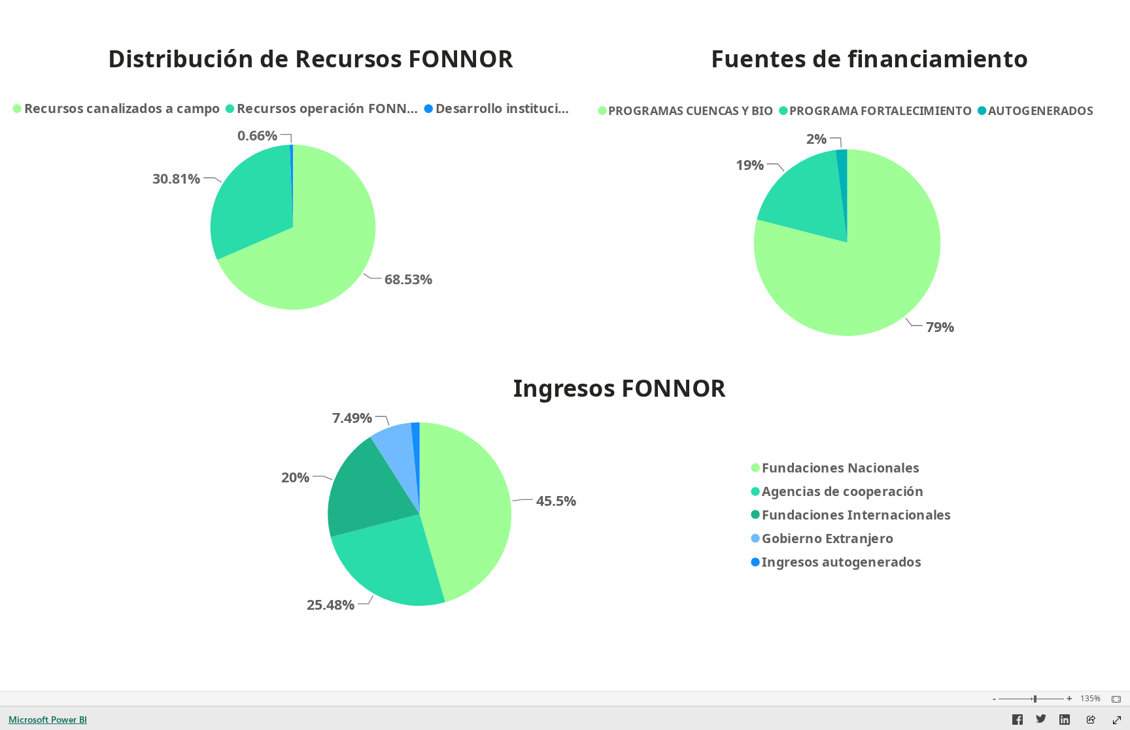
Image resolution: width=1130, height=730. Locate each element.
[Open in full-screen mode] (1117, 720)
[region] (565, 317)
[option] (296, 227)
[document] (311, 63)
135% (1090, 698)
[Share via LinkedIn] (1064, 721)
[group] (310, 63)
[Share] (1091, 720)
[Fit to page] (1113, 699)
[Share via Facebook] (1017, 721)
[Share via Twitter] (1041, 721)
